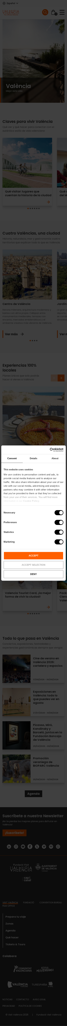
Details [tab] (33, 458)
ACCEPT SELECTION (33, 565)
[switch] (59, 522)
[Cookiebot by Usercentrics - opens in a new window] (49, 450)
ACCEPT (33, 555)
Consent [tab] (12, 458)
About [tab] (55, 458)
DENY (33, 574)
